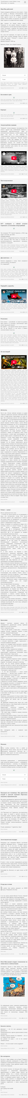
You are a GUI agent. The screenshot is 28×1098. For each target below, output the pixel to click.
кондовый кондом (8, 214)
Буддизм (22, 270)
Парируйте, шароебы (7, 286)
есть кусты (24, 395)
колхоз (9, 271)
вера (5, 381)
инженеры (25, 199)
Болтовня (5, 499)
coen (5, 103)
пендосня (11, 375)
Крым (17, 199)
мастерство (7, 167)
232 (21, 784)
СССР (9, 84)
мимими (9, 374)
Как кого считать (6, 1026)
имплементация (11, 337)
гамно (6, 380)
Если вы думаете (14, 392)
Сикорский (18, 246)
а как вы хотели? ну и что (17, 379)
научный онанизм (4, 274)
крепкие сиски (24, 114)
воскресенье (12, 203)
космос (10, 379)
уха (6, 210)
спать (18, 384)
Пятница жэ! (7, 203)
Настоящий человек (8, 378)
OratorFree (6, 831)
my (21, 246)
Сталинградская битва (9, 204)
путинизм (2, 210)
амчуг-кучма (17, 170)
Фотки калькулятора (11, 275)
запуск (5, 166)
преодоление (18, 394)
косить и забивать (13, 385)
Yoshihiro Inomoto (11, 247)
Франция (2, 203)
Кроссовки (4, 620)
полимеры (25, 246)
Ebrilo (5, 1094)
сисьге (8, 372)
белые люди (20, 305)
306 (21, 1018)
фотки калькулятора (11, 213)
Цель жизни (24, 208)
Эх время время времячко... (19, 84)
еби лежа (2, 214)
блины (9, 384)
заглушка (2, 399)
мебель (2, 380)
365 (21, 345)
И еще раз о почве (6, 884)
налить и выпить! (14, 376)
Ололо (25, 305)
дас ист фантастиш (9, 340)
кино (26, 371)
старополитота (11, 208)
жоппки (12, 372)
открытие (18, 200)
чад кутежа (18, 378)
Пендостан (12, 389)
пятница (13, 271)
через (18, 209)
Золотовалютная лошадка (9, 839)
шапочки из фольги (5, 307)
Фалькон (3, 744)
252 (21, 736)
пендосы (2, 397)
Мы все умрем (24, 205)
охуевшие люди (22, 381)
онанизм (2, 372)
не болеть (22, 384)
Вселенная (22, 380)
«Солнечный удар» (23, 304)
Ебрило (13, 394)
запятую (15, 381)
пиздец (12, 167)
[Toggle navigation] (25, 2)
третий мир (23, 374)
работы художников (15, 371)
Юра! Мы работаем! (7, 9)
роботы (19, 385)
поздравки (8, 376)
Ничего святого (4, 247)
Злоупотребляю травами (8, 125)
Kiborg (5, 1048)
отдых (17, 203)
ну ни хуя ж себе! (13, 399)
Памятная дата (11, 166)
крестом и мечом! (8, 397)
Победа (16, 204)
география (3, 200)
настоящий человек (18, 208)
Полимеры (18, 205)
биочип (5, 271)
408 (21, 501)
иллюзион (3, 209)
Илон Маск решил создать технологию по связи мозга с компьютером (14, 962)
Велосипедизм (15, 248)
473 (22, 217)
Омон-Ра (6, 876)
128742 (5, 501)
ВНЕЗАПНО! (10, 210)
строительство (11, 199)
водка (6, 384)
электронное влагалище (19, 210)
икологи (13, 374)
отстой (22, 378)
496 (22, 103)
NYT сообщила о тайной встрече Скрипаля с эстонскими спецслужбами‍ (14, 224)
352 (21, 876)
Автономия (14, 370)
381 (22, 118)
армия (20, 199)
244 (21, 1094)
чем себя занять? (8, 336)
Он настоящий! (5, 351)
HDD (19, 270)
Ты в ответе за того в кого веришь (17, 201)
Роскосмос (4, 318)
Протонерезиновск (7, 180)
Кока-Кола (8, 381)
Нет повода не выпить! (11, 85)
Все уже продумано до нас (10, 209)
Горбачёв (22, 170)
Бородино (12, 212)
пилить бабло (24, 200)
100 (7, 338)
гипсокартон (7, 205)
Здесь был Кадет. (19, 100)
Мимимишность (4, 85)
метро (15, 384)
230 (21, 279)
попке (14, 378)
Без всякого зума (6, 94)
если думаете (18, 212)
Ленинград (3, 201)
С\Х (8, 389)
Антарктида (18, 166)
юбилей (25, 383)
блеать (25, 379)
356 (22, 312)
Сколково (7, 388)
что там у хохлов (6, 609)
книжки (25, 607)
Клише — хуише (5, 510)
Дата (11, 248)
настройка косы (12, 338)
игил (5, 248)
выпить (5, 337)
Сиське (4, 75)
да (9, 307)
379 (21, 612)
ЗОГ (6, 372)
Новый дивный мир (14, 388)
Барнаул (3, 110)
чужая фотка (9, 114)
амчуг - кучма (12, 100)
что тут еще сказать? (22, 398)
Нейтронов (6, 784)
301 (21, 251)
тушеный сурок (18, 395)
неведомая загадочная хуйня (18, 397)
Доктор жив (7, 201)
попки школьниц (18, 276)
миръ (8, 212)
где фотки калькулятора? (20, 247)
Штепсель (4, 410)
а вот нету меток (15, 390)
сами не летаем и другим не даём (19, 99)
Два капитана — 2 (6, 258)
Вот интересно (5, 1056)
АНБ (7, 375)
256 (22, 403)
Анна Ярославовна (21, 269)
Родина (7, 200)
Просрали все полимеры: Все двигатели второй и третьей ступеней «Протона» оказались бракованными (14, 794)
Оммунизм (24, 394)
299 (21, 831)
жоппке (18, 380)
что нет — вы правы (16, 393)
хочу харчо (20, 336)
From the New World (5, 392)
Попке (3, 79)
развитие (16, 270)
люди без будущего (4, 379)
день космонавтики (7, 99)
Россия (5, 114)
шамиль (7, 248)
